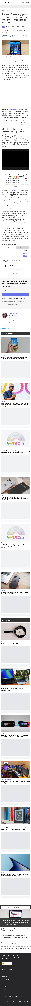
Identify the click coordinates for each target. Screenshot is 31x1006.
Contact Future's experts (8, 973)
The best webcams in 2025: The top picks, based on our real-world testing (15, 936)
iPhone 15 (9, 65)
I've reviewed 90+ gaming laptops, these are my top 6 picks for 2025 (16, 943)
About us (4, 986)
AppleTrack (13, 109)
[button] (2, 2)
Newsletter (26, 60)
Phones (3, 10)
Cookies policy (5, 979)
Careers (4, 993)
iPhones (9, 10)
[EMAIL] (10, 317)
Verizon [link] (25, 258)
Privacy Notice (21, 300)
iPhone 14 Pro (17, 190)
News (3, 26)
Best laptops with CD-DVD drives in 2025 (16, 948)
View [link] (25, 255)
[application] (15, 159)
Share (5, 60)
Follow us (18, 60)
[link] (6, 265)
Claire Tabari (11, 26)
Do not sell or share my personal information (13, 996)
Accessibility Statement (7, 983)
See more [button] (15, 186)
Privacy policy (5, 976)
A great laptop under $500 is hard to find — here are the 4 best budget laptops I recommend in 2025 (16, 922)
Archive (4, 989)
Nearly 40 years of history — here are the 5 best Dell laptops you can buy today (16, 930)
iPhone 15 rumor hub (16, 71)
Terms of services (19, 298)
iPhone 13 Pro (13, 200)
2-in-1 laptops (13, 6)
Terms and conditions (7, 969)
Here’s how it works (14, 36)
